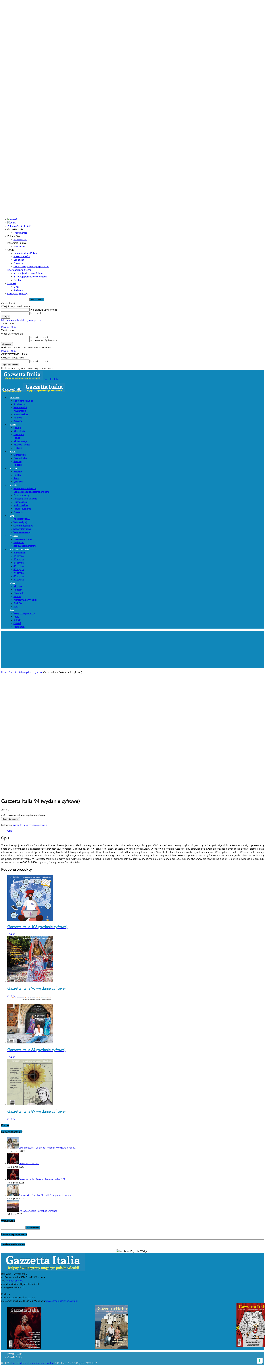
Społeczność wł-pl (23, 400)
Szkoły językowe (22, 528)
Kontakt (11, 283)
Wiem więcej (20, 522)
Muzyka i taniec (21, 444)
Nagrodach (19, 552)
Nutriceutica (20, 501)
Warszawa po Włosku (24, 599)
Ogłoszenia (19, 454)
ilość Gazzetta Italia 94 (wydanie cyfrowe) (23, 815)
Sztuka (17, 427)
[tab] (135, 831)
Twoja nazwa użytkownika (43, 310)
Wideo (12, 583)
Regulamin (19, 626)
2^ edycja (18, 559)
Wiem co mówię (21, 532)
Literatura (18, 434)
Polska (17, 279)
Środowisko (19, 403)
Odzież (17, 623)
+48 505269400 (14, 1280)
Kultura (13, 424)
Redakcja (18, 290)
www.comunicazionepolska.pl (61, 1301)
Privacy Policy (8, 327)
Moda (16, 437)
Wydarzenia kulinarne (24, 488)
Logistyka (18, 259)
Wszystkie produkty (24, 613)
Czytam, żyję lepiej (23, 525)
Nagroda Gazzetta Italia (19, 549)
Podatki (17, 464)
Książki (17, 619)
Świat (16, 478)
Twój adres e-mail (39, 337)
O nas (16, 286)
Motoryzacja (20, 441)
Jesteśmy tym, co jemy (25, 498)
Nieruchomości (21, 256)
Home (4, 672)
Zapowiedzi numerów (24, 545)
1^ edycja (18, 555)
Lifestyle (18, 481)
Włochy (17, 471)
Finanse (17, 461)
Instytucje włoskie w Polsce (27, 273)
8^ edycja (18, 576)
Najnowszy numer (22, 538)
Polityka (17, 417)
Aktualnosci (14, 397)
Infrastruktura (20, 414)
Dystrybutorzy (21, 495)
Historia (17, 447)
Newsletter (19, 246)
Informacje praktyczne (19, 269)
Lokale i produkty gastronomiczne (31, 491)
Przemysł (18, 263)
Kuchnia (13, 485)
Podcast (17, 589)
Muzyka (17, 586)
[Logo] (12, 391)
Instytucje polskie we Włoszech (30, 276)
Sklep (12, 610)
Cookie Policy (14, 1357)
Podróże (13, 468)
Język (12, 515)
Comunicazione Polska (25, 252)
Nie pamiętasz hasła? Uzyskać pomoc (21, 320)
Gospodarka (20, 457)
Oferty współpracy (17, 293)
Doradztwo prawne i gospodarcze (31, 266)
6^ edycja (18, 569)
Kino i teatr (19, 430)
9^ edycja (18, 579)
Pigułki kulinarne (22, 508)
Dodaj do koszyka (10, 819)
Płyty (16, 616)
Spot (15, 606)
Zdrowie (17, 420)
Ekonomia (18, 592)
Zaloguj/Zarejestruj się (19, 225)
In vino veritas (20, 505)
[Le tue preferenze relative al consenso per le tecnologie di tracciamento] (260, 1361)
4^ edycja (18, 565)
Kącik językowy (21, 518)
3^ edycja (18, 562)
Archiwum (18, 542)
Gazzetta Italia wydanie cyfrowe (26, 672)
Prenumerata (20, 232)
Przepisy (18, 511)
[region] (132, 649)
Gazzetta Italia (18, 1363)
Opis (9, 830)
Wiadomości (20, 407)
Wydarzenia (19, 410)
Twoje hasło (36, 313)
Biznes (12, 451)
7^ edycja (18, 572)
